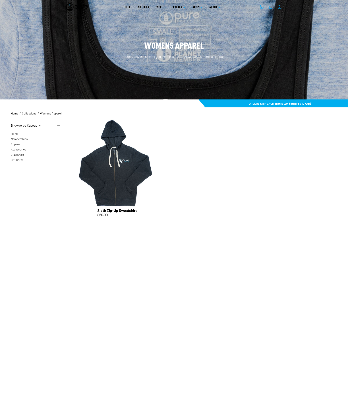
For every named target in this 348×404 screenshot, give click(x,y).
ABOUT (213, 7)
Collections (29, 113)
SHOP (196, 7)
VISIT (159, 7)
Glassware (17, 154)
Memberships (19, 139)
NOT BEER (143, 7)
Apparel (15, 144)
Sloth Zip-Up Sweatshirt (117, 210)
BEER (128, 7)
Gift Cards (17, 159)
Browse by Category (26, 125)
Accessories (18, 149)
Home (14, 113)
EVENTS (178, 7)
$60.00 (102, 215)
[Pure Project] (78, 7)
